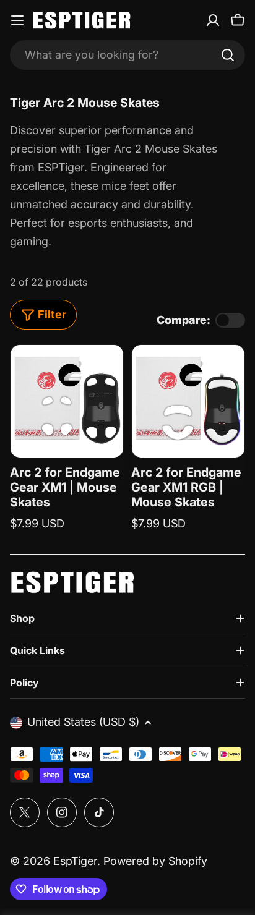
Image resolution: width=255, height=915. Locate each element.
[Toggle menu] (17, 20)
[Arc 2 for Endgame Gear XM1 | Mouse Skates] (67, 401)
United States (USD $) (83, 721)
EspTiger (75, 860)
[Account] (212, 20)
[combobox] (127, 55)
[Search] (227, 55)
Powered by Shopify (155, 860)
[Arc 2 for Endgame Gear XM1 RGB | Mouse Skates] (188, 401)
